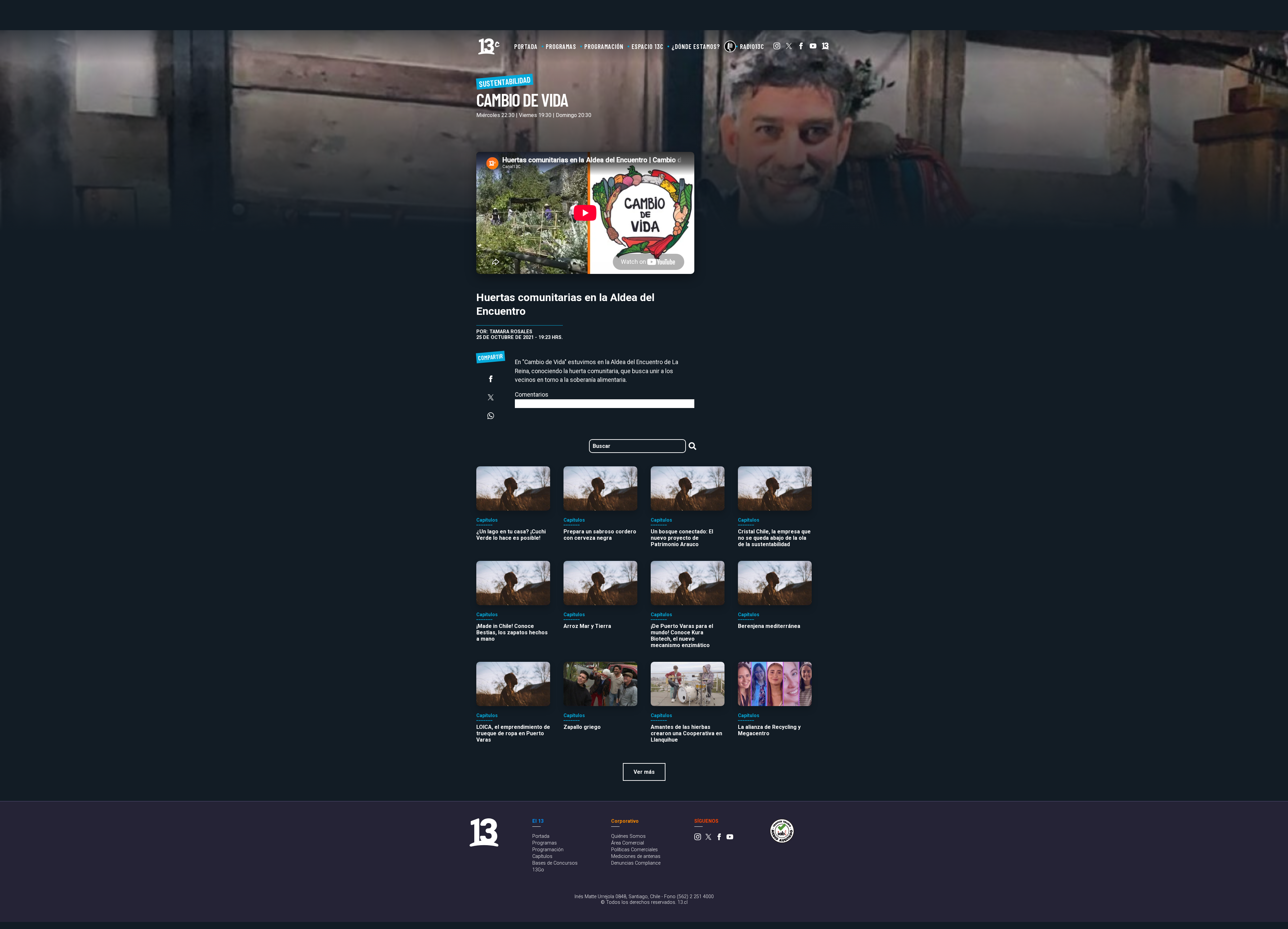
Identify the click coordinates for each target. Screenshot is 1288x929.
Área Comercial (627, 843)
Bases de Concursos (555, 863)
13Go (538, 870)
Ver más (644, 772)
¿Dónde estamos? (696, 46)
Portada (526, 46)
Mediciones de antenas (635, 856)
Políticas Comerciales (634, 850)
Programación (604, 46)
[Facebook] (801, 47)
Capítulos (542, 856)
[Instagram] (776, 47)
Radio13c (752, 46)
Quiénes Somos (628, 836)
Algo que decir (730, 46)
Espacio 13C (647, 46)
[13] (825, 47)
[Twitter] (789, 47)
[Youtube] (813, 47)
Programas (561, 46)
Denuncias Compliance (635, 863)
